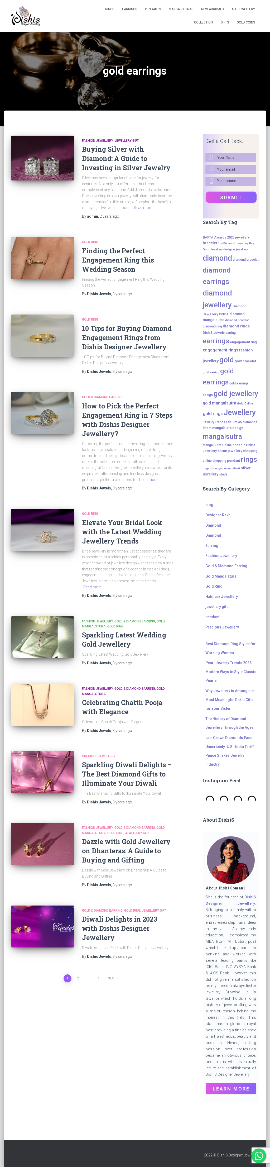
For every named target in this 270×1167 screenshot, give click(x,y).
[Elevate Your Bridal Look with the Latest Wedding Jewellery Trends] (42, 530)
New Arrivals (212, 9)
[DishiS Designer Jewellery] (25, 16)
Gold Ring (90, 242)
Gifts (225, 22)
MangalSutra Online (217, 445)
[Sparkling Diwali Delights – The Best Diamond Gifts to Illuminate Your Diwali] (42, 772)
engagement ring (243, 342)
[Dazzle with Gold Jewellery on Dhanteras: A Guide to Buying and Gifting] (42, 844)
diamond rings (236, 326)
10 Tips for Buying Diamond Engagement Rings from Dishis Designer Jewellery (127, 337)
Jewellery (240, 412)
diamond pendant (237, 320)
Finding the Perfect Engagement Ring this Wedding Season (118, 260)
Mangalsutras (181, 9)
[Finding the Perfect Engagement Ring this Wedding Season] (42, 258)
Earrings (129, 9)
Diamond (213, 525)
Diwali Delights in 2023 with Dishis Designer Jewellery (119, 928)
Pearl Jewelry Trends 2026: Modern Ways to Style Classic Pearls (230, 672)
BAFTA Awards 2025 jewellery (226, 237)
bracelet (210, 243)
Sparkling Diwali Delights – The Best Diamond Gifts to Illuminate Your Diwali (127, 774)
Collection (203, 22)
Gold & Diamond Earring (102, 397)
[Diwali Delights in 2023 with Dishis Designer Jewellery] (42, 927)
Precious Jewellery (98, 756)
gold (226, 359)
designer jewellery (235, 249)
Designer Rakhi (218, 515)
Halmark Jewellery (221, 596)
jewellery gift (126, 140)
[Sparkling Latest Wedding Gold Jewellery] (42, 637)
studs (223, 474)
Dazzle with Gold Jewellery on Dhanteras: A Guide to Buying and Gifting (126, 850)
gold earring (211, 372)
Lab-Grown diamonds (241, 422)
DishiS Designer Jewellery (238, 1155)
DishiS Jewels (214, 333)
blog (209, 505)
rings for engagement (217, 468)
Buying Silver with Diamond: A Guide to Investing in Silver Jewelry (126, 158)
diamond (217, 258)
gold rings (213, 413)
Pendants (153, 9)
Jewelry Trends (214, 422)
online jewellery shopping (238, 451)
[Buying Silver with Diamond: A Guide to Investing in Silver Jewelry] (42, 158)
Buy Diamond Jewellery (233, 243)
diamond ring (212, 326)
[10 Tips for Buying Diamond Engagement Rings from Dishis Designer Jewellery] (42, 336)
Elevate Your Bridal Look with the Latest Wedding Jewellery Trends (122, 531)
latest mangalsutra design (223, 428)
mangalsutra (222, 436)
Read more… (144, 208)
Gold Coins (246, 22)
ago (109, 216)
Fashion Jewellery (97, 140)
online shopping (214, 461)
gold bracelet (245, 361)
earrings (216, 341)
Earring (211, 546)
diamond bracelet (246, 259)
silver (236, 468)
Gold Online (245, 403)
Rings (109, 9)
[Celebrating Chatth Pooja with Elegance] (42, 705)
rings (249, 459)
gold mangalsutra (219, 403)
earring (230, 333)
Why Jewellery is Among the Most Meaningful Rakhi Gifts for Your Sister (229, 700)
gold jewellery (236, 393)
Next (112, 978)
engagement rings (220, 350)
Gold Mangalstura (221, 576)
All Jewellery (243, 9)
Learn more (231, 1089)
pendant (233, 461)
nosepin (239, 445)
